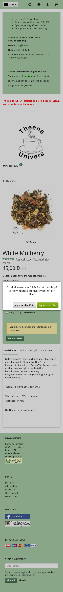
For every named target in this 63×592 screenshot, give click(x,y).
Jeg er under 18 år (24, 305)
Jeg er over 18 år (48, 305)
